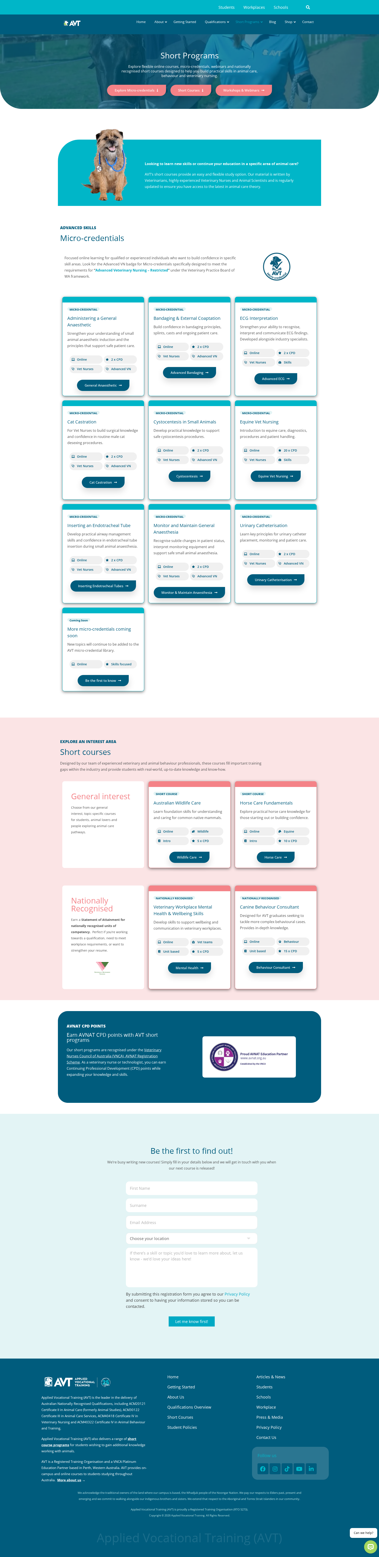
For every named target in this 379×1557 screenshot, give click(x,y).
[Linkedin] (311, 1468)
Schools (281, 7)
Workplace (266, 1407)
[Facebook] (262, 1468)
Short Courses (180, 1417)
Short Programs (190, 55)
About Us (175, 1397)
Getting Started (181, 1387)
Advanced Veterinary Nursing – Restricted (131, 270)
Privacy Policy (237, 1294)
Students (226, 7)
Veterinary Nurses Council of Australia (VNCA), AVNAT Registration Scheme (114, 1056)
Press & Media (269, 1417)
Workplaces (254, 7)
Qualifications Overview (189, 1407)
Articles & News (270, 1376)
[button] (308, 7)
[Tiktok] (287, 1468)
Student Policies (182, 1427)
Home (173, 1376)
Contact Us (266, 1437)
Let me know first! (191, 1321)
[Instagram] (275, 1468)
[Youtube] (299, 1468)
